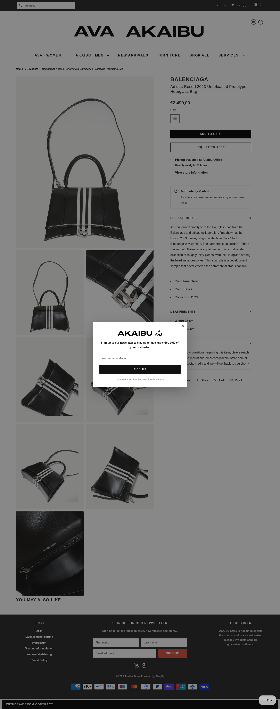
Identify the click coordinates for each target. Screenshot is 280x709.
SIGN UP (140, 369)
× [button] (183, 326)
